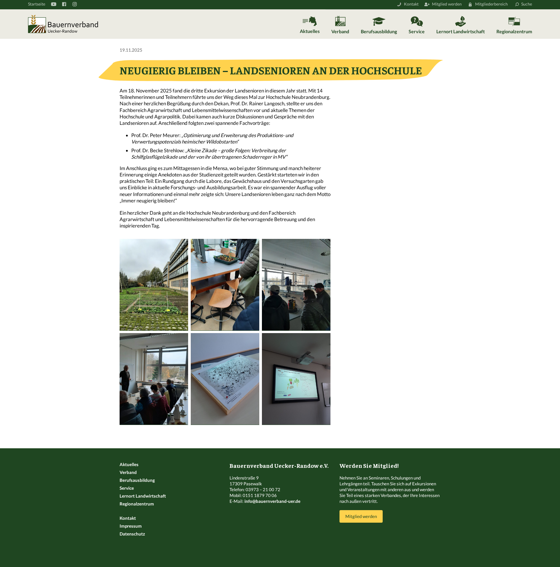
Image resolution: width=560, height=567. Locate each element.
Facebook (64, 4)
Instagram (74, 4)
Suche (526, 3)
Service (417, 31)
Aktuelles (310, 31)
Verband (340, 31)
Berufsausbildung (379, 31)
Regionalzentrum (514, 31)
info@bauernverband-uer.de (272, 501)
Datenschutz (132, 533)
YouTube (53, 4)
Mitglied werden (447, 3)
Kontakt (411, 3)
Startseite (36, 3)
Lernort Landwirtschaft (460, 31)
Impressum (131, 525)
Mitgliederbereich (491, 3)
